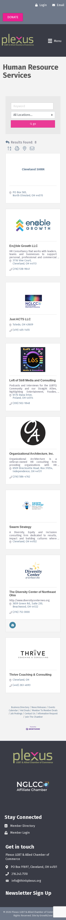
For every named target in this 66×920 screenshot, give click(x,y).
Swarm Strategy (20, 527)
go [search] (34, 123)
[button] (7, 142)
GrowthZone (46, 915)
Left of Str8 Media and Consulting (32, 380)
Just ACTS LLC (20, 319)
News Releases (39, 707)
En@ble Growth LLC (23, 245)
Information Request (48, 713)
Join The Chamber (34, 717)
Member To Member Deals (44, 710)
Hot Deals (25, 710)
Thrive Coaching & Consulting (30, 674)
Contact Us (30, 713)
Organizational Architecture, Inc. (31, 453)
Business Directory (20, 707)
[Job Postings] (12, 627)
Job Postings (16, 713)
